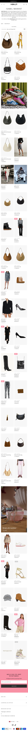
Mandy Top (16, 374)
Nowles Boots (17, 292)
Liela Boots (3, 374)
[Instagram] (12, 725)
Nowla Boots (3, 239)
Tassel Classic (3, 429)
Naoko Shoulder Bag (18, 455)
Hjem (2, 23)
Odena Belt (3, 662)
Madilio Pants (3, 401)
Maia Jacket (3, 319)
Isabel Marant (7, 23)
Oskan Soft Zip (17, 78)
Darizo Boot (16, 609)
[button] (1, 4)
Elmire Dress (3, 581)
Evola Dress (3, 292)
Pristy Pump (16, 319)
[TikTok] (15, 725)
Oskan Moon (16, 429)
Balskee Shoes (17, 662)
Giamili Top (16, 159)
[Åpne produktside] (7, 40)
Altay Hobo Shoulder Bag (6, 455)
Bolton (2, 78)
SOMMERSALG (13, 1)
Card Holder (16, 401)
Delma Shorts (3, 556)
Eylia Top (16, 239)
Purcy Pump (16, 347)
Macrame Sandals (17, 581)
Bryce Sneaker (17, 556)
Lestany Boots (4, 635)
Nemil (2, 347)
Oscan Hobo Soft (4, 266)
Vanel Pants (16, 480)
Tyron (2, 609)
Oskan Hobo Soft (4, 52)
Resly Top (16, 635)
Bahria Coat (16, 186)
